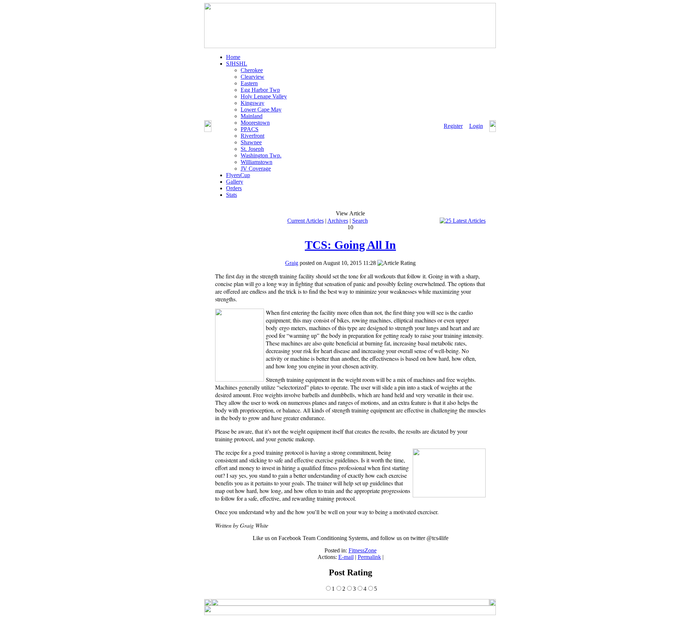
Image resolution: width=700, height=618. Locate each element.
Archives (337, 221)
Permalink (369, 557)
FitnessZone (363, 550)
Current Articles (305, 221)
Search (360, 221)
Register (453, 126)
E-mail (346, 557)
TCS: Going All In (350, 244)
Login (476, 126)
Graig (291, 263)
